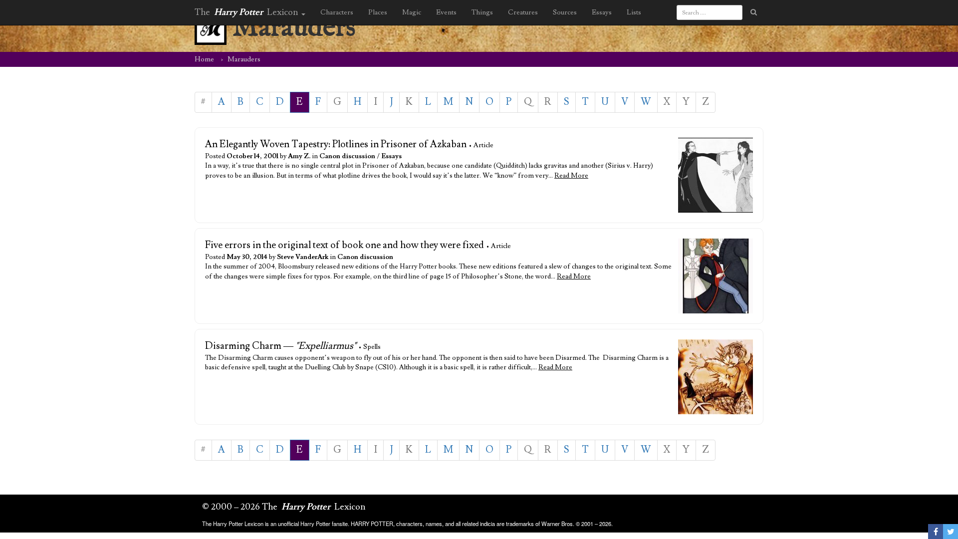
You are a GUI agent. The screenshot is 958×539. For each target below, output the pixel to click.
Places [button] (377, 12)
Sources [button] (565, 12)
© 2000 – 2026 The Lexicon (284, 507)
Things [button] (482, 12)
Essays (391, 156)
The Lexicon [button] (247, 12)
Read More (571, 175)
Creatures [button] (523, 12)
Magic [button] (411, 12)
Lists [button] (634, 12)
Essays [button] (602, 12)
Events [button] (446, 12)
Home (204, 59)
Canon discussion (347, 156)
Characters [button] (336, 12)
